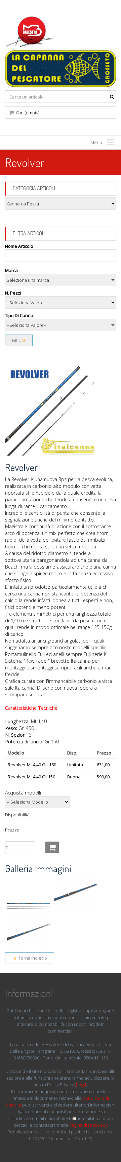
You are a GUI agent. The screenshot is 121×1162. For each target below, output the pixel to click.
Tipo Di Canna (19, 315)
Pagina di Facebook (88, 1125)
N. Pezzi (13, 293)
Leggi (81, 1085)
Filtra (17, 340)
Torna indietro (32, 958)
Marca (11, 270)
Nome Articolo (19, 246)
